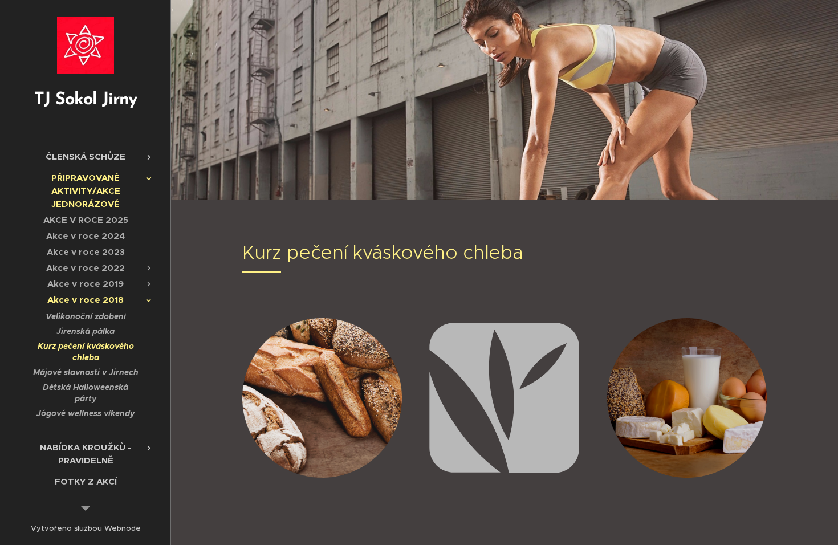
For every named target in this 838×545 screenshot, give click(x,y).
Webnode (122, 528)
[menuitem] (85, 156)
